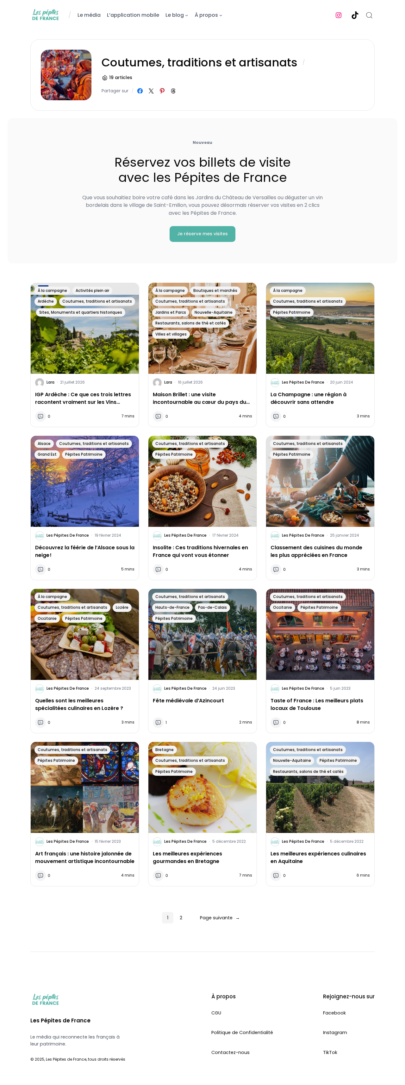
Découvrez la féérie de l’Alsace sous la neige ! (84, 551)
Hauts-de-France (172, 607)
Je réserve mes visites (202, 234)
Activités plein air (92, 290)
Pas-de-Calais (212, 607)
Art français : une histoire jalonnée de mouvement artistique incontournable (84, 857)
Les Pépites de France (303, 382)
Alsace (44, 443)
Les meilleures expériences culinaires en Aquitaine (318, 857)
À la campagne (52, 290)
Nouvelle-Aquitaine (214, 312)
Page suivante (220, 918)
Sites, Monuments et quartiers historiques (80, 312)
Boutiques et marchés (215, 290)
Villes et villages (171, 334)
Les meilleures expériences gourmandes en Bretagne (187, 857)
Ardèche (46, 301)
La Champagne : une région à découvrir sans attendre (308, 398)
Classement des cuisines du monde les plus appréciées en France (316, 551)
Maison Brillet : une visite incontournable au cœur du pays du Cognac (199, 398)
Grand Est (47, 454)
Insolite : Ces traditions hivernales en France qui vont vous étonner (200, 551)
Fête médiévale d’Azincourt (188, 700)
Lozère (122, 607)
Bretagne (164, 749)
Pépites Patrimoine (291, 312)
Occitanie (47, 618)
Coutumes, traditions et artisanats (97, 301)
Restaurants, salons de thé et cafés (190, 323)
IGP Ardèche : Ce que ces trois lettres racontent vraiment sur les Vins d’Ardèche (83, 398)
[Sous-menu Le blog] (186, 15)
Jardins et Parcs (170, 312)
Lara (50, 382)
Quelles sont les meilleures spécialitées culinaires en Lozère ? (79, 704)
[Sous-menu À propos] (220, 15)
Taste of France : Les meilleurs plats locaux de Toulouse (317, 704)
